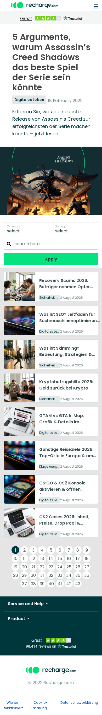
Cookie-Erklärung (39, 705)
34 (68, 575)
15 (60, 559)
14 (51, 559)
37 (24, 584)
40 (51, 584)
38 (33, 584)
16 (69, 559)
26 (77, 567)
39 (42, 584)
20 (24, 567)
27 (86, 567)
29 (24, 575)
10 (16, 559)
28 (15, 575)
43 (77, 584)
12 (33, 559)
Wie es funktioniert (13, 705)
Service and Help (26, 604)
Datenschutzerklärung (79, 702)
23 (51, 567)
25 (68, 567)
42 (68, 584)
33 (60, 575)
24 (60, 567)
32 (51, 575)
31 (42, 575)
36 (86, 575)
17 (78, 559)
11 (24, 559)
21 (33, 567)
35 (77, 575)
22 (42, 567)
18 (87, 559)
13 (42, 559)
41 (60, 584)
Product (17, 619)
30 (33, 575)
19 (15, 567)
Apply (51, 259)
